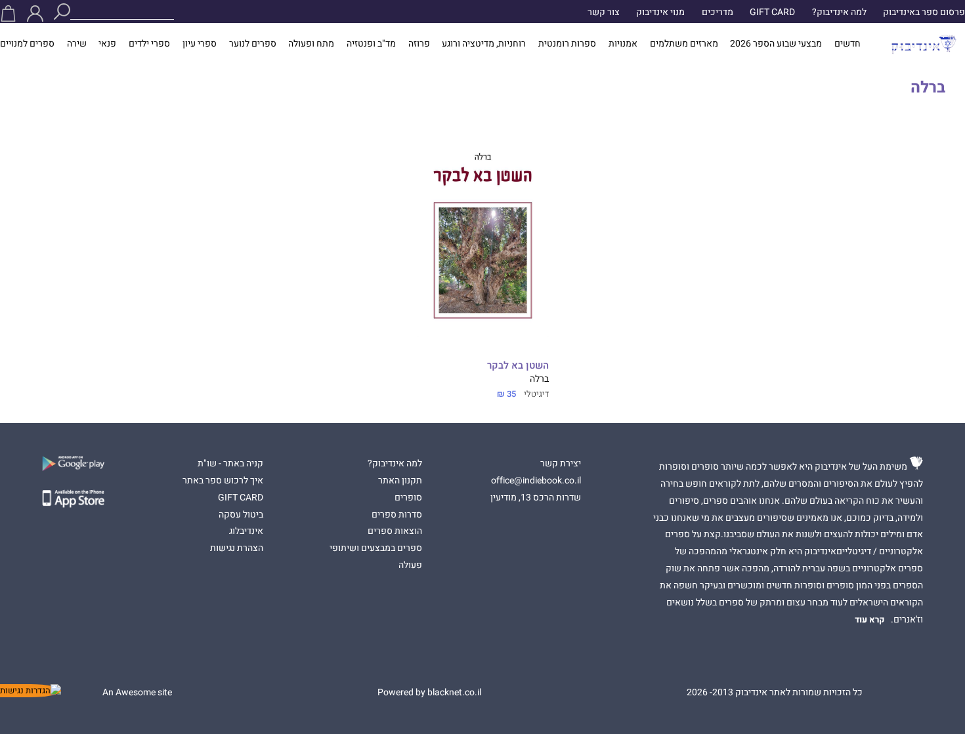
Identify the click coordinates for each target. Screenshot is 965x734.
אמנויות (623, 44)
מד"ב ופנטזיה (371, 44)
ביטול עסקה (241, 514)
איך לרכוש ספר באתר (222, 480)
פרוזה (419, 44)
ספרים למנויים (27, 44)
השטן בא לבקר (518, 366)
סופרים (408, 497)
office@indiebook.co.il (536, 480)
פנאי (107, 44)
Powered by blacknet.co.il (429, 692)
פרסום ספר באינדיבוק (924, 12)
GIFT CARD (772, 12)
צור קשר (604, 12)
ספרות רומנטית (567, 44)
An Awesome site (137, 692)
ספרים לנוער (252, 44)
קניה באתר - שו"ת (230, 463)
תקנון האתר (400, 480)
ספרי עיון (199, 44)
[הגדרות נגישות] (30, 690)
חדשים (847, 44)
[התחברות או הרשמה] (35, 13)
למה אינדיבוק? (839, 12)
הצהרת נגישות (236, 548)
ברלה (539, 379)
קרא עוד (870, 619)
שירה (77, 44)
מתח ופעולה (311, 44)
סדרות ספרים (397, 514)
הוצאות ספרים (395, 531)
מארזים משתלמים (684, 44)
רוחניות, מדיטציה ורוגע (484, 44)
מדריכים (717, 12)
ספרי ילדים (149, 44)
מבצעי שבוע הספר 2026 (776, 44)
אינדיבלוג (246, 531)
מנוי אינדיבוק (660, 12)
